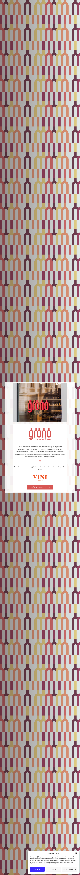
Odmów (53, 869)
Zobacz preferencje (69, 869)
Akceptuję (37, 869)
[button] (76, 853)
